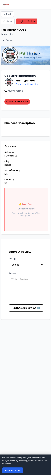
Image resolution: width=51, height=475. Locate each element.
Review (12, 273)
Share (9, 21)
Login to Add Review (26, 308)
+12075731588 (15, 90)
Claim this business (17, 101)
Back (7, 14)
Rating (12, 258)
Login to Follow (27, 21)
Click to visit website (27, 84)
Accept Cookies (12, 470)
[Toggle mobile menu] (46, 4)
